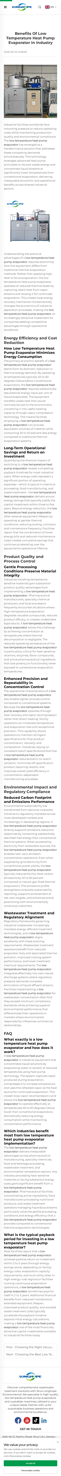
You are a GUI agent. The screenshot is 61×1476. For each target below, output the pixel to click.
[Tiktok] (36, 1420)
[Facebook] (18, 1420)
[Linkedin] (43, 1420)
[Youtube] (27, 1420)
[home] (22, 6)
